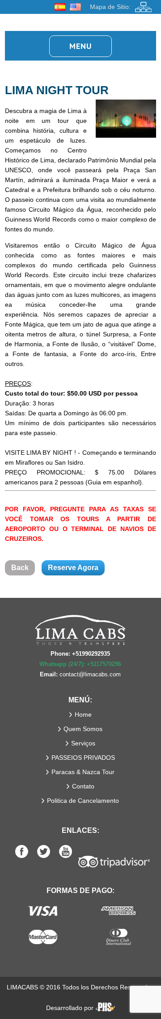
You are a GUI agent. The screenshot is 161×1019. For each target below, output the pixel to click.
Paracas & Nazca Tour (82, 771)
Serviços (83, 743)
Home (83, 714)
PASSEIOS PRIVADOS (83, 757)
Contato (83, 786)
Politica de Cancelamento (83, 800)
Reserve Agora (73, 567)
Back (20, 567)
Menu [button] (80, 46)
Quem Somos (83, 728)
